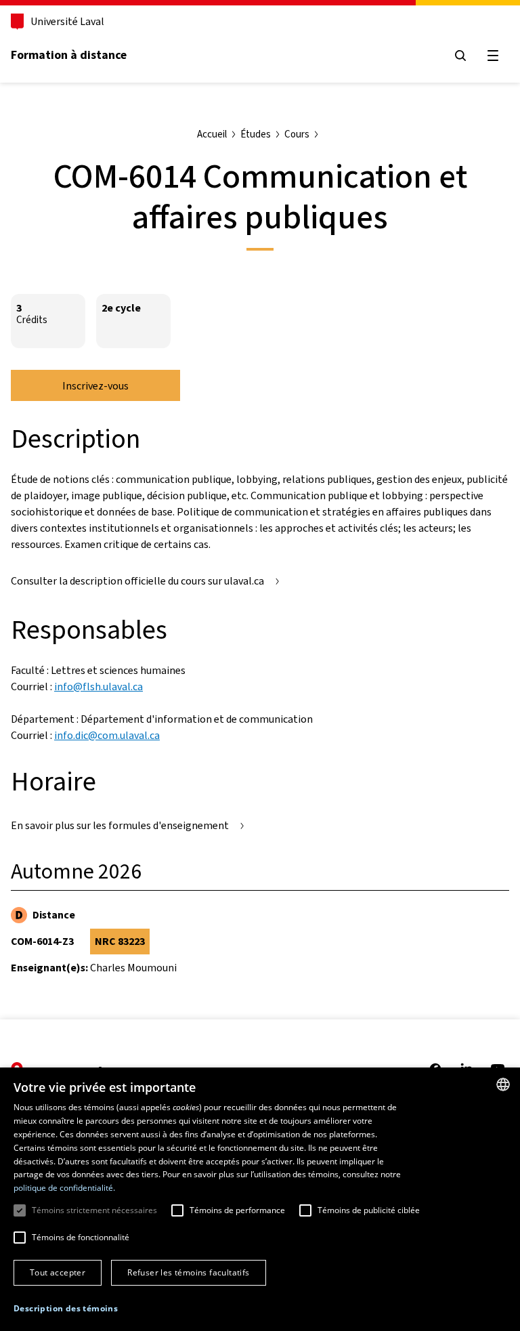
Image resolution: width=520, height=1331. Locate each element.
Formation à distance (69, 55)
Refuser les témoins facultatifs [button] (188, 1272)
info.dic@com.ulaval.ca (107, 735)
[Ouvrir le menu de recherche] (460, 55)
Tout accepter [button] (57, 1272)
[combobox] (503, 1084)
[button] (66, 1309)
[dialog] (260, 1199)
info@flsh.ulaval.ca (98, 686)
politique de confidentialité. (64, 1187)
